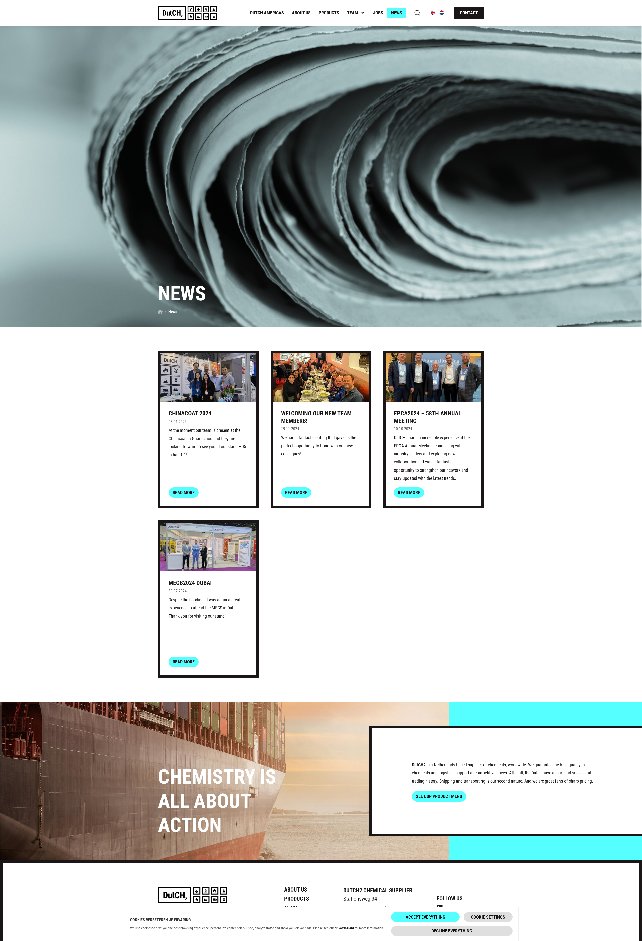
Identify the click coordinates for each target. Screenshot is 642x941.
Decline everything (451, 931)
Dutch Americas (267, 13)
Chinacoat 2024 (190, 413)
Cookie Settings (488, 917)
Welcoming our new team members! (316, 417)
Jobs (378, 13)
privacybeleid (344, 928)
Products (329, 13)
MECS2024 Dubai (190, 583)
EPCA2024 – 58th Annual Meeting (427, 417)
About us (301, 13)
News (396, 13)
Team (352, 13)
